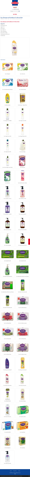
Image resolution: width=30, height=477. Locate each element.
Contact (19, 470)
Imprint (11, 470)
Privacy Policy (15, 470)
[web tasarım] (15, 473)
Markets (29, 241)
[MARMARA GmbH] (15, 2)
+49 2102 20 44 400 (16, 9)
